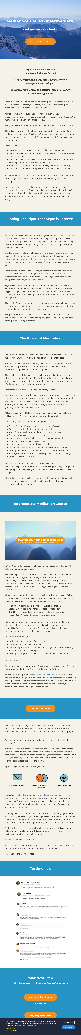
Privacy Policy (10, 1028)
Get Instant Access (40, 41)
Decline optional (68, 1022)
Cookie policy (21, 1025)
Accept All (68, 1027)
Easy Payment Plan (40, 1015)
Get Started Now (40, 708)
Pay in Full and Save (40, 997)
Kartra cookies (31, 1025)
